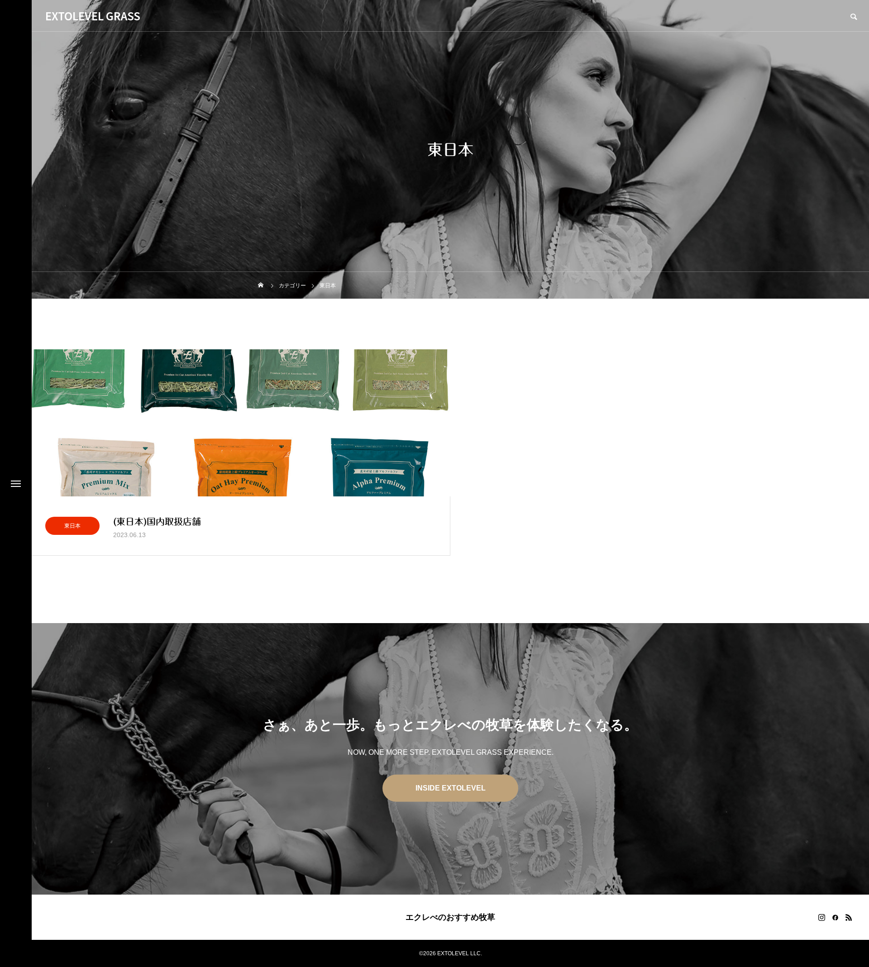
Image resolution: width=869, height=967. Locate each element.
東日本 (72, 526)
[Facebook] (835, 917)
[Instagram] (821, 917)
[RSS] (848, 917)
